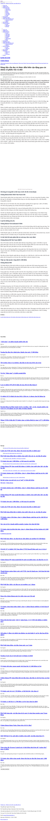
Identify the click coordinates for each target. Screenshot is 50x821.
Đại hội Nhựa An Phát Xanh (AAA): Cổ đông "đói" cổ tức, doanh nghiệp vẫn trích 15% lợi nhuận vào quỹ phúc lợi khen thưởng (24, 407)
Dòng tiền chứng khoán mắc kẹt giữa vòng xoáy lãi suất (17, 596)
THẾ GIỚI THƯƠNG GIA (8, 18)
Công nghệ (7, 14)
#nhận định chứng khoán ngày (35, 317)
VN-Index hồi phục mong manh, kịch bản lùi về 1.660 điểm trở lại (20, 666)
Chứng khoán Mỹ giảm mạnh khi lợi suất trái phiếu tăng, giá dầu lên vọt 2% (24, 559)
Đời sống (7, 26)
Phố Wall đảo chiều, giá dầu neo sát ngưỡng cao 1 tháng (17, 584)
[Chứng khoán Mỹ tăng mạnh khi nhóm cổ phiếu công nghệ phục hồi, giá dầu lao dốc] (20, 463)
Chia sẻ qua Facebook (4, 63)
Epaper (4, 55)
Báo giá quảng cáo (4, 819)
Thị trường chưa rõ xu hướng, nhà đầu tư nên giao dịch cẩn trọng (20, 362)
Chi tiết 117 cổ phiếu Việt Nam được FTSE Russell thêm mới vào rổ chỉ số (23, 549)
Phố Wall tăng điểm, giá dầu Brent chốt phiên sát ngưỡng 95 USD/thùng (22, 538)
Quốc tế (6, 21)
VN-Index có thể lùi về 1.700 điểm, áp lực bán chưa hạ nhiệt (19, 701)
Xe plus (6, 15)
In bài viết (37, 63)
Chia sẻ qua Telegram (30, 63)
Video (6, 52)
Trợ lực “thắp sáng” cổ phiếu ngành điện (13, 373)
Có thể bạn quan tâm (5, 533)
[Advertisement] (25, 326)
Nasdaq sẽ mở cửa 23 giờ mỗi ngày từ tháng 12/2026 (16, 656)
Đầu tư (6, 11)
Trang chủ (5, 5)
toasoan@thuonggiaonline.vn (9, 815)
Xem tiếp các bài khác (5, 769)
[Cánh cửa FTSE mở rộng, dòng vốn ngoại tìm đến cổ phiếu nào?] (16, 448)
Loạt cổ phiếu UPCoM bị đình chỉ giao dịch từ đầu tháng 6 (18, 385)
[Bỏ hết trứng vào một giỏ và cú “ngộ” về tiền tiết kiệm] (14, 477)
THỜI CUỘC (5, 6)
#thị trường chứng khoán (16, 317)
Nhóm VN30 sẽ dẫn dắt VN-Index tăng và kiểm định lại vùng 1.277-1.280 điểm (24, 420)
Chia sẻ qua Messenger (13, 63)
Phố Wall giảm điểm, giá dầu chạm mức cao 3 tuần (16, 645)
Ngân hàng (7, 8)
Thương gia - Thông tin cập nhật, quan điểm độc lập (10, 3)
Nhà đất (6, 12)
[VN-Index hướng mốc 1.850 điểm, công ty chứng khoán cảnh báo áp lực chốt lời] (19, 470)
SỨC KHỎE (5, 22)
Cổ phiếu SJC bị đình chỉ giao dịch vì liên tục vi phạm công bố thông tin (22, 396)
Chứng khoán (8, 9)
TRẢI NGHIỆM (6, 23)
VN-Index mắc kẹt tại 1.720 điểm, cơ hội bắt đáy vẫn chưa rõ (19, 691)
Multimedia (5, 50)
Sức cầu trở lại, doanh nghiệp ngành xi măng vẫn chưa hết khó (19, 524)
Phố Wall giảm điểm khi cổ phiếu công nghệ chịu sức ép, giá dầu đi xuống (23, 456)
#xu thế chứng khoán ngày (5, 317)
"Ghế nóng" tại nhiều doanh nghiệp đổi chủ (14, 341)
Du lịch (6, 24)
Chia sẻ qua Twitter (22, 63)
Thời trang (7, 25)
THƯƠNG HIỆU (6, 17)
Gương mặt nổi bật (9, 19)
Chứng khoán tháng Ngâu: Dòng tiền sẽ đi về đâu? (16, 725)
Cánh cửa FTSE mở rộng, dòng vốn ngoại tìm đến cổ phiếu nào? (20, 451)
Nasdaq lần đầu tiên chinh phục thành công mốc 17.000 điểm (19, 352)
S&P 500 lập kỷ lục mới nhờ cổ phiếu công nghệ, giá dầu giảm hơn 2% (22, 736)
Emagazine (7, 54)
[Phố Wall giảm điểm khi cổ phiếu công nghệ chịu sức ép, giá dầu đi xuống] (12, 453)
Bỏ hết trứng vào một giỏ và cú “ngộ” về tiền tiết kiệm (17, 480)
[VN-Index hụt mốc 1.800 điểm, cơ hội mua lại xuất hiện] (14, 458)
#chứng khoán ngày (25, 317)
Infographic (7, 51)
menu (1, 1)
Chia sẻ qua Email (42, 63)
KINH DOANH (6, 7)
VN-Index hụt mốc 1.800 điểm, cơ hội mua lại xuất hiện (17, 461)
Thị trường (7, 13)
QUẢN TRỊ (5, 16)
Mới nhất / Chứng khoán (6, 482)
